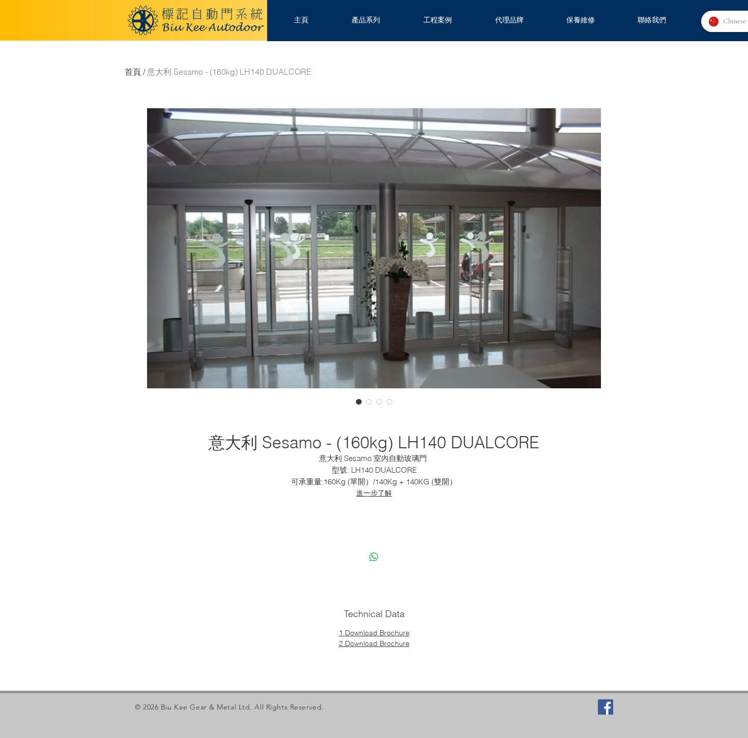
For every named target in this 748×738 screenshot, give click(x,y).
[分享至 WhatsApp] (374, 557)
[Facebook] (605, 707)
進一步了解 (374, 493)
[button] (365, 20)
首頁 (133, 72)
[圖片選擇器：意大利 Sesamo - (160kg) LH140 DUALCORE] (359, 401)
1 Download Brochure (374, 632)
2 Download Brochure (374, 643)
